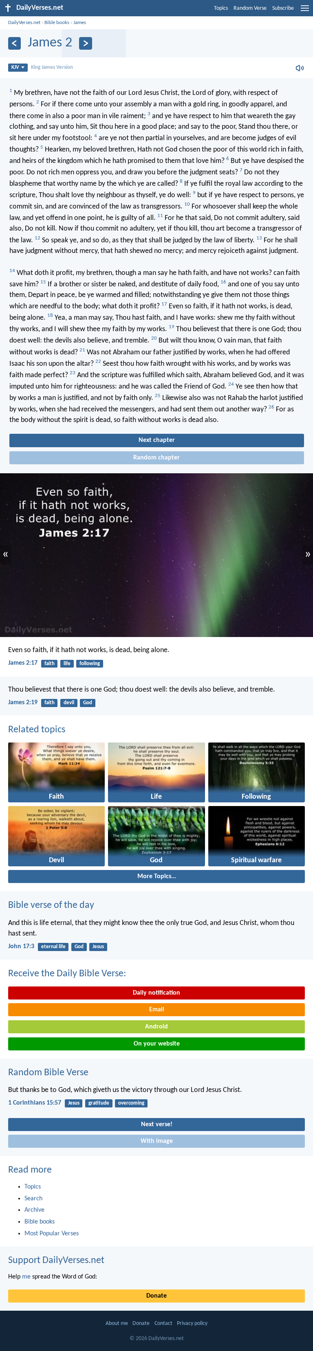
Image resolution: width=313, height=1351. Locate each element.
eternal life (53, 946)
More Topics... (156, 876)
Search (33, 1198)
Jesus (98, 946)
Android (156, 1027)
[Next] (85, 43)
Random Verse (250, 8)
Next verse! (156, 1124)
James (79, 22)
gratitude (98, 1103)
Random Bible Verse (48, 1073)
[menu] (305, 11)
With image (157, 1141)
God (87, 702)
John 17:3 (21, 946)
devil (69, 702)
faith (49, 663)
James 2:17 (22, 663)
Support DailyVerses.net (56, 1260)
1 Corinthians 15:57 (34, 1103)
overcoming (131, 1103)
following (89, 663)
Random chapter (156, 458)
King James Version (52, 67)
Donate (156, 1296)
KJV (15, 67)
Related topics (36, 730)
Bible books (56, 22)
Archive (34, 1210)
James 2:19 (22, 702)
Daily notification (156, 993)
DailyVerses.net (24, 22)
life (67, 663)
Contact (163, 1323)
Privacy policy (192, 1323)
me (26, 1277)
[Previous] (14, 43)
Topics (221, 8)
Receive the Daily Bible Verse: (67, 974)
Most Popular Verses (51, 1233)
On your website (157, 1044)
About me (117, 1323)
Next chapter (157, 440)
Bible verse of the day (51, 905)
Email (156, 1009)
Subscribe (283, 8)
